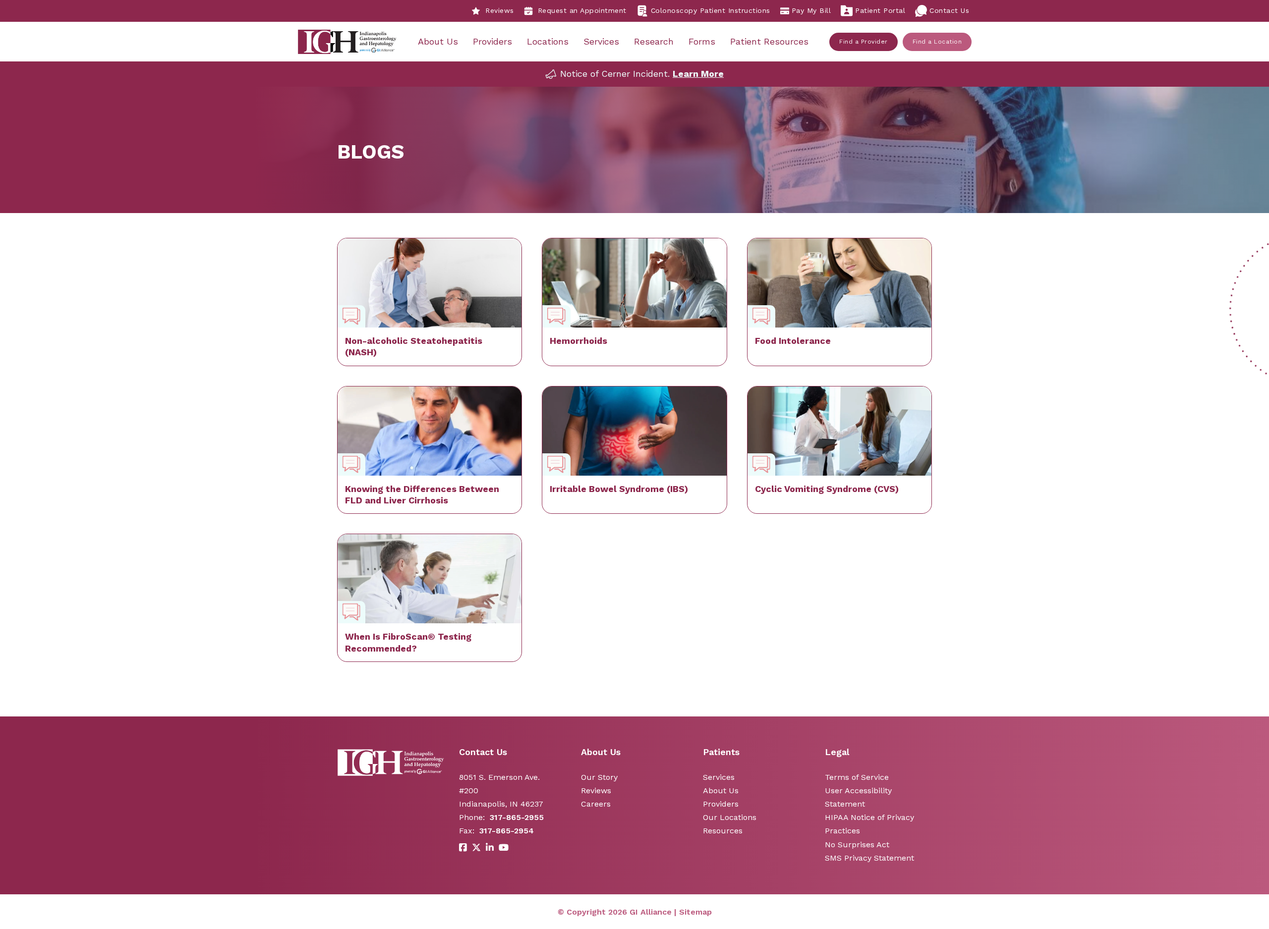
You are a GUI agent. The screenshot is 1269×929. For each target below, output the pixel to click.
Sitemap (695, 912)
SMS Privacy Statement (869, 858)
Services (601, 41)
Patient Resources (769, 41)
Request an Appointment (582, 10)
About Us (438, 41)
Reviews (499, 10)
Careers (596, 804)
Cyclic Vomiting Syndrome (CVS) (827, 489)
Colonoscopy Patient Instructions (710, 10)
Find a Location (937, 41)
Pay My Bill (811, 10)
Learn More (698, 73)
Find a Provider (863, 41)
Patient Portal (880, 10)
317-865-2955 (517, 817)
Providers (492, 41)
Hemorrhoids (578, 340)
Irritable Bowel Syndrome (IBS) (619, 489)
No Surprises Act (857, 844)
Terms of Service (857, 777)
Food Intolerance (793, 340)
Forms (702, 41)
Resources (723, 830)
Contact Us (949, 10)
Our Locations (729, 817)
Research (654, 41)
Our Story (599, 777)
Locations (548, 41)
